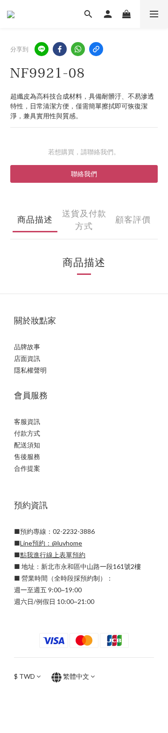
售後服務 (27, 456)
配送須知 (27, 445)
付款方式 (27, 433)
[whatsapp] (78, 49)
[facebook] (60, 49)
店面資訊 (27, 358)
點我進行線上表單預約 (52, 555)
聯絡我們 (84, 174)
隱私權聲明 (30, 370)
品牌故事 (27, 347)
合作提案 (27, 468)
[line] (42, 49)
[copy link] (96, 49)
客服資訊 (27, 421)
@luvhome (67, 543)
